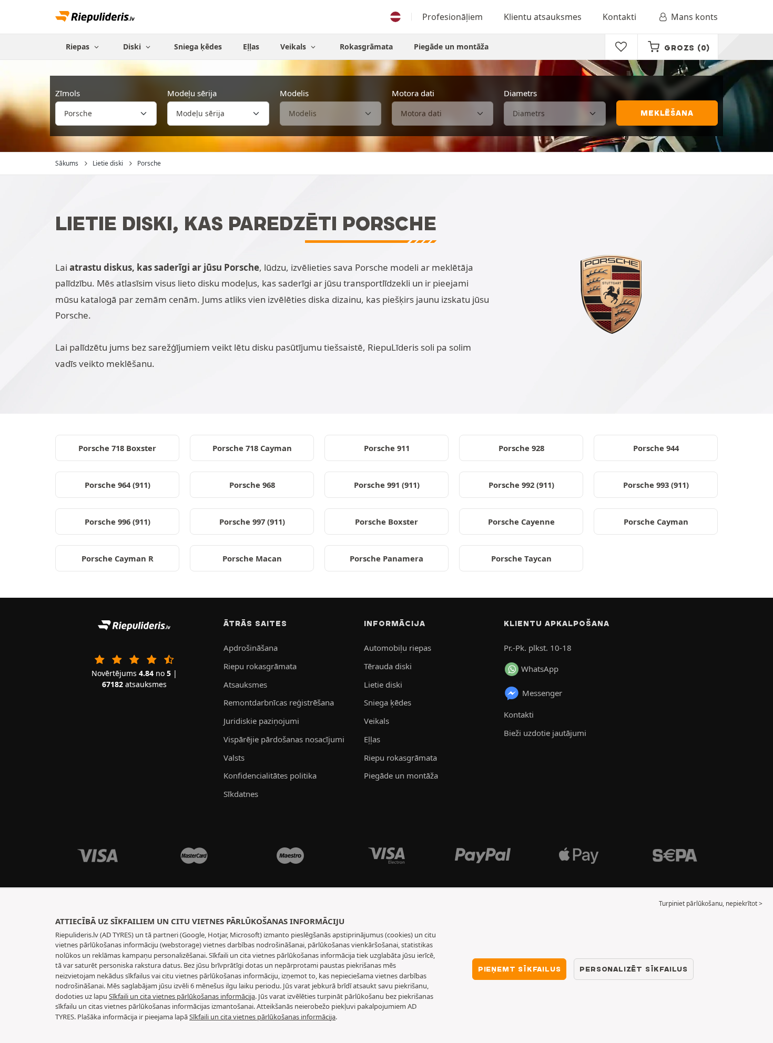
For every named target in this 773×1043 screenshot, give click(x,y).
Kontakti (619, 17)
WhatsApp (539, 668)
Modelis (294, 93)
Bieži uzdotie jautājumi (545, 733)
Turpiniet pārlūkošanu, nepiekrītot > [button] (710, 903)
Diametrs (520, 93)
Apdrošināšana (250, 647)
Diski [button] (133, 47)
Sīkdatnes (240, 794)
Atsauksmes (245, 684)
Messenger (542, 693)
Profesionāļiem (452, 17)
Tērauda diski (388, 666)
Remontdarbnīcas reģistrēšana (278, 702)
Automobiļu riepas (397, 647)
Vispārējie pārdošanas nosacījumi (283, 739)
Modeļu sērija (192, 93)
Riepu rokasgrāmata (260, 666)
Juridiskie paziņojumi (261, 720)
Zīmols (67, 93)
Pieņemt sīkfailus (519, 969)
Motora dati (413, 93)
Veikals (294, 47)
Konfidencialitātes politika (270, 775)
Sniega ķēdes (198, 47)
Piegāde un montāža (451, 47)
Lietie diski (383, 684)
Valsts (234, 757)
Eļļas (251, 47)
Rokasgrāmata (366, 47)
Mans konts (694, 17)
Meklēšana (666, 113)
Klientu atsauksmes (543, 17)
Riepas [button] (78, 47)
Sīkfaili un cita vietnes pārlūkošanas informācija (182, 996)
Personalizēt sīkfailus (633, 969)
